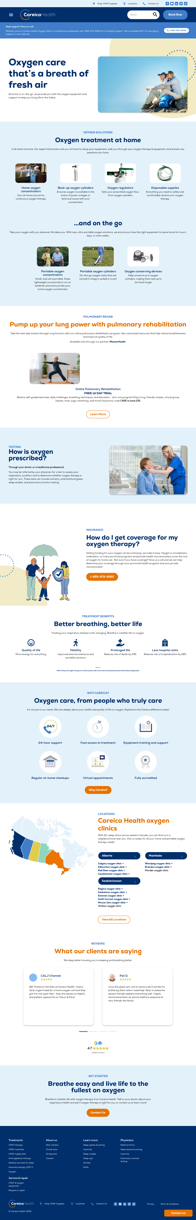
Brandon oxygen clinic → (158, 866)
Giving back (51, 1154)
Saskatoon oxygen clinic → (112, 892)
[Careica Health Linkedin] (176, 3)
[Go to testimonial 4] (112, 1031)
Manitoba (155, 855)
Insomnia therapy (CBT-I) (21, 1167)
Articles (87, 1162)
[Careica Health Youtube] (172, 3)
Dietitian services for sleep (21, 1162)
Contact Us (153, 3)
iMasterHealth (117, 341)
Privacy (150, 1204)
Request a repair (17, 1190)
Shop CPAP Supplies (107, 3)
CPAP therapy (16, 1145)
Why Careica (52, 1145)
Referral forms (128, 1145)
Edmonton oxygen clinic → (112, 866)
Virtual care (51, 1149)
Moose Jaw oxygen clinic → (113, 902)
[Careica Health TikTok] (185, 3)
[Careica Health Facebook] (167, 3)
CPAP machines (16, 1149)
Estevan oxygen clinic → (111, 895)
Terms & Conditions (170, 1204)
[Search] (155, 14)
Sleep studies (89, 1154)
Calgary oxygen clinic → (111, 863)
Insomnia (87, 1149)
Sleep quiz (88, 1158)
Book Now (175, 14)
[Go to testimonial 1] (83, 1031)
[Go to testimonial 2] (93, 1031)
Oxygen (12, 1171)
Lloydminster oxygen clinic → (114, 873)
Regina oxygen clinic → (110, 888)
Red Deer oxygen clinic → (111, 870)
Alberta (107, 855)
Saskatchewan (112, 881)
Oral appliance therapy (20, 1158)
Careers (50, 1158)
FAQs (86, 1167)
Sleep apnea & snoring (94, 1145)
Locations (132, 3)
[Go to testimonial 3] (103, 1031)
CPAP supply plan (17, 1154)
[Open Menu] (13, 14)
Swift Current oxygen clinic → (114, 899)
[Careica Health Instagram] (181, 3)
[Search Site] (143, 14)
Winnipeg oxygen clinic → (158, 863)
